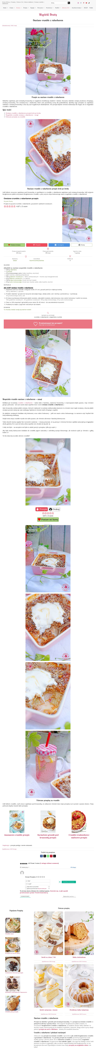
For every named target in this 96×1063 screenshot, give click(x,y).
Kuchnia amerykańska (37, 260)
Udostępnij (60, 245)
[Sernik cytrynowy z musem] (48, 965)
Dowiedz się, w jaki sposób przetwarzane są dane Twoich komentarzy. (44, 892)
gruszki (9, 271)
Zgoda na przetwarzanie (36, 888)
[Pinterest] (51, 856)
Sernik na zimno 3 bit (48, 957)
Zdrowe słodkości (28, 2)
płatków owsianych (16, 276)
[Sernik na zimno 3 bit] (48, 912)
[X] (44, 856)
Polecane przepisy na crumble (15, 117)
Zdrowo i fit (20, 2)
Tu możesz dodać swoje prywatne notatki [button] (17, 309)
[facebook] (81, 3)
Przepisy (13, 2)
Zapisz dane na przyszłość (33, 886)
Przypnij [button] (37, 245)
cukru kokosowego (15, 282)
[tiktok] (89, 3)
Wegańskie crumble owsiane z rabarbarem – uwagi (22, 115)
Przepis (43, 509)
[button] (5, 206)
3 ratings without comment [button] (49, 863)
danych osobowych (42, 888)
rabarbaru (13, 270)
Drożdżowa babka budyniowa (79, 1010)
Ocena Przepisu (30, 877)
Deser (15, 260)
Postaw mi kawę (15, 245)
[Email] (54, 856)
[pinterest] (83, 3)
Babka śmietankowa (79, 957)
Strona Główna (6, 2)
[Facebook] (41, 856)
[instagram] (78, 3)
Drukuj (83, 245)
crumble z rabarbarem (25, 403)
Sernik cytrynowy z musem (48, 1010)
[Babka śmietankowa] (79, 912)
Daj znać (42, 325)
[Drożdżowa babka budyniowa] (79, 965)
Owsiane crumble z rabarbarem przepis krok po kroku (23, 113)
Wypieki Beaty (48, 15)
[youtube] (86, 3)
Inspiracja (6, 845)
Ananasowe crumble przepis (16, 835)
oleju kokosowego (16, 280)
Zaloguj (74, 867)
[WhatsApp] (48, 856)
